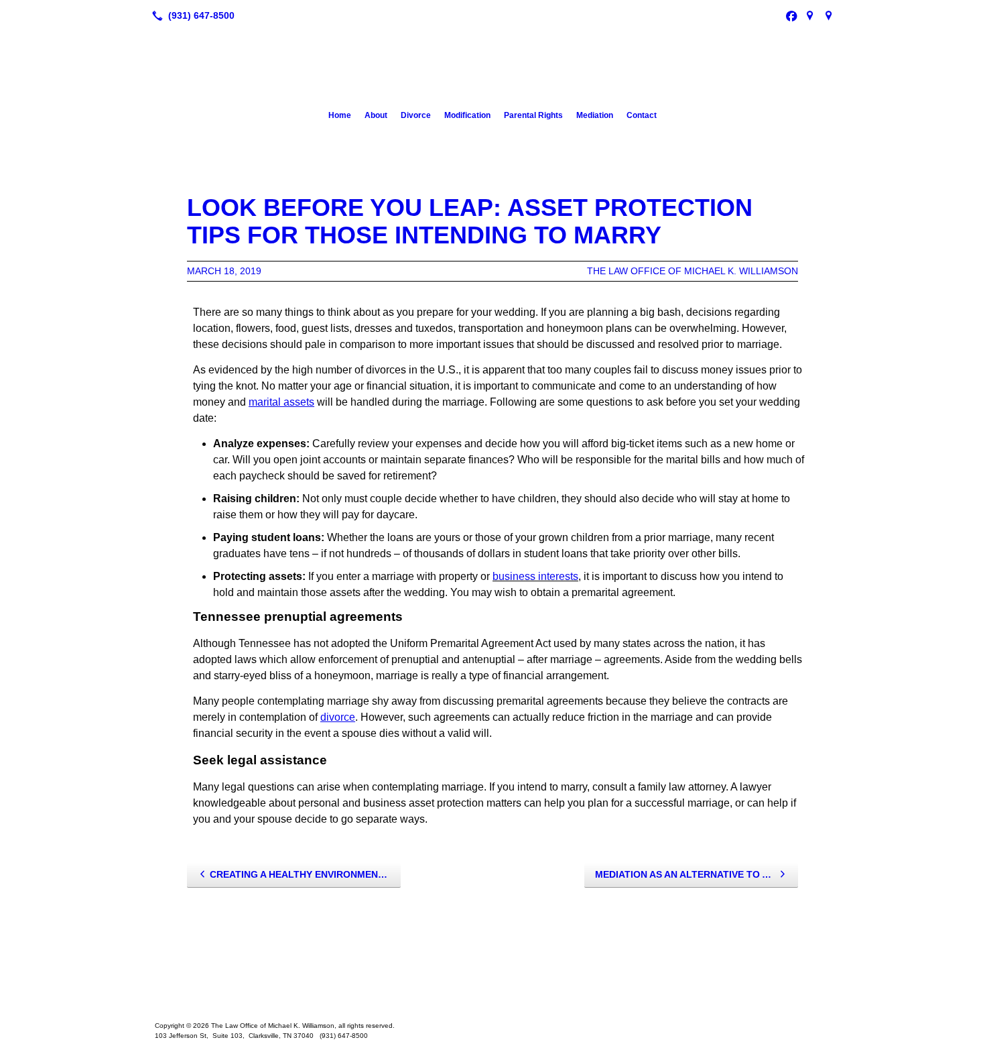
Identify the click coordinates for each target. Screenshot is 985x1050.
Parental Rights (533, 115)
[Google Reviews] (828, 15)
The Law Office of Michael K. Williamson (692, 271)
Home (339, 115)
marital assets (281, 402)
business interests (535, 576)
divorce (337, 717)
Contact (642, 115)
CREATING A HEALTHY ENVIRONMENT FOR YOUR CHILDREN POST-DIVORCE (305, 874)
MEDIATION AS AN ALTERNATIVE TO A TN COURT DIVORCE (696, 874)
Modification (467, 115)
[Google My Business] (810, 15)
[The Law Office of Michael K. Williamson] (492, 984)
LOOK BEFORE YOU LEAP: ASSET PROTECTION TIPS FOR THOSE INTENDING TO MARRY (469, 221)
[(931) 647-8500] (191, 15)
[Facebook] (791, 15)
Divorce (416, 115)
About (376, 115)
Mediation (594, 115)
